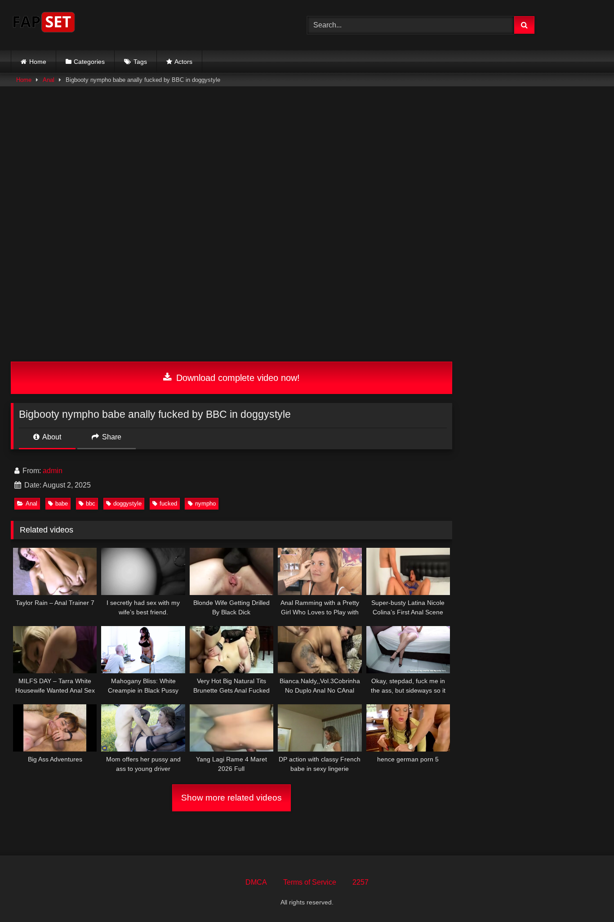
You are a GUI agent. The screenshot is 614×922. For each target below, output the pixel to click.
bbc (90, 503)
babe (61, 503)
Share (110, 437)
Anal (48, 79)
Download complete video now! (237, 378)
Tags (140, 61)
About (51, 437)
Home (37, 61)
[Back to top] (586, 895)
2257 (360, 882)
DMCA (256, 882)
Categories (89, 61)
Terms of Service (309, 882)
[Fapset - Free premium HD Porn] (44, 23)
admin (52, 470)
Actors (183, 61)
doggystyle (127, 503)
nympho (205, 503)
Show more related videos (231, 797)
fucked (168, 503)
